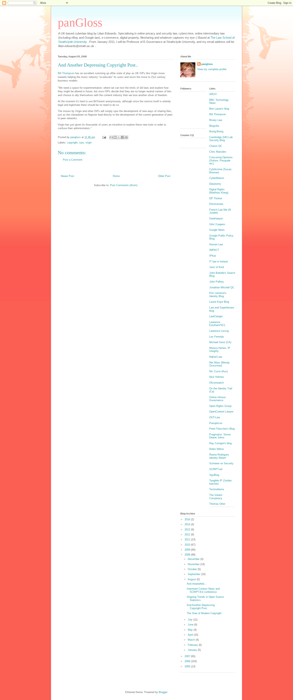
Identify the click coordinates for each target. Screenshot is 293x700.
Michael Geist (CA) (220, 342)
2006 (188, 661)
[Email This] (111, 137)
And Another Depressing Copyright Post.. (201, 607)
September (194, 574)
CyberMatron (216, 178)
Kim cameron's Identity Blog (217, 295)
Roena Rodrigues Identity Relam (219, 456)
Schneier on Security (221, 463)
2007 (188, 656)
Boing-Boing (216, 131)
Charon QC (215, 145)
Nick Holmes (216, 376)
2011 (188, 539)
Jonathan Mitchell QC (221, 287)
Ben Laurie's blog (219, 108)
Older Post (164, 176)
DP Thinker (215, 198)
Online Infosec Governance (217, 399)
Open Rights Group (220, 405)
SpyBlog (214, 474)
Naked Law (215, 356)
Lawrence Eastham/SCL (217, 324)
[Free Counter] (187, 143)
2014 (188, 524)
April (191, 634)
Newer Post (67, 176)
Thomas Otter (217, 503)
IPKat (212, 255)
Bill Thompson (66, 73)
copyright (72, 142)
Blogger (163, 692)
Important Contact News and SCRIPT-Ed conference (203, 590)
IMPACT (214, 249)
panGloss (80, 22)
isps (81, 142)
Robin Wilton (216, 449)
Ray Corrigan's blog (220, 443)
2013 (188, 529)
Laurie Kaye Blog (219, 301)
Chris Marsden (217, 151)
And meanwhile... (197, 583)
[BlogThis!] (115, 137)
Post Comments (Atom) (123, 185)
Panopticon (215, 423)
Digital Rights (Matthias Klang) (218, 191)
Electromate (216, 203)
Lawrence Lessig (219, 330)
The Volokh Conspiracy (215, 497)
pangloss (207, 64)
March (192, 639)
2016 (188, 519)
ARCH (212, 94)
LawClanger (216, 316)
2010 (188, 544)
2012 (188, 534)
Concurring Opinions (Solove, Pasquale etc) (221, 160)
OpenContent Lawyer (221, 411)
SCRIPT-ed (215, 469)
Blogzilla (214, 125)
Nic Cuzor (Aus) (218, 371)
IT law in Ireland (218, 261)
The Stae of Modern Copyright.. (205, 613)
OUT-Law (214, 417)
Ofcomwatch (216, 382)
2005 (188, 666)
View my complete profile (211, 69)
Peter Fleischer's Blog (222, 428)
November (194, 564)
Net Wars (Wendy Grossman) (219, 364)
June (191, 624)
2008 (188, 554)
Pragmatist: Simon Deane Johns (220, 436)
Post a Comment (72, 159)
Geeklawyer (216, 218)
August (192, 579)
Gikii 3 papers (217, 224)
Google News (217, 229)
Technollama (216, 489)
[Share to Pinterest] (126, 137)
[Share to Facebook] (123, 137)
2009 (188, 549)
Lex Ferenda (216, 336)
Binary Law (215, 120)
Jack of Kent (216, 267)
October (193, 569)
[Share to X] (119, 137)
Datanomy (215, 183)
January (193, 649)
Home (116, 176)
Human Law (216, 244)
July (190, 619)
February (193, 644)
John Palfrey (216, 281)
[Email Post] (104, 137)
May (191, 629)
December (194, 559)
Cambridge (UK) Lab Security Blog (221, 139)
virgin (89, 142)
